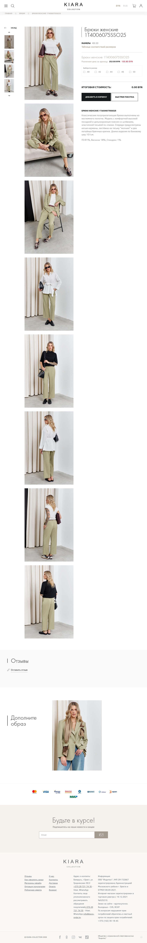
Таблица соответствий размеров (99, 46)
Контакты (53, 879)
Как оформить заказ (34, 879)
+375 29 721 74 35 (83, 886)
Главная (8, 13)
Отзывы (28, 876)
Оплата (52, 886)
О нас (51, 876)
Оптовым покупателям (35, 886)
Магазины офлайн (33, 883)
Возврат (53, 890)
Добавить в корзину (96, 97)
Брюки (22, 13)
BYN (118, 5)
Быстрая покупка (124, 97)
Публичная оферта (33, 890)
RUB (125, 5)
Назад (14, 28)
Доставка (53, 883)
